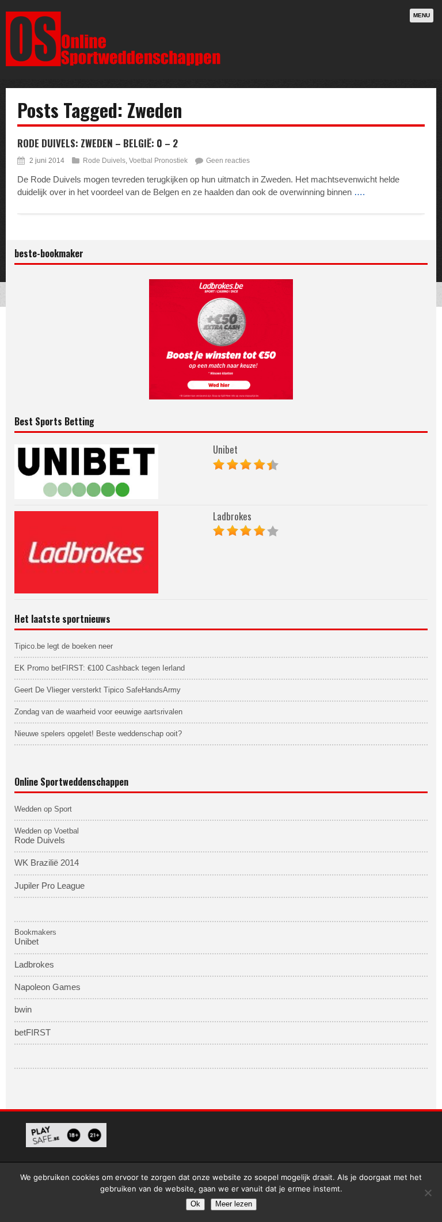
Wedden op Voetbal (46, 831)
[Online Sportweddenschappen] (113, 64)
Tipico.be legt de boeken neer (63, 646)
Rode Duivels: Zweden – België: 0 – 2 (97, 143)
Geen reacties (228, 161)
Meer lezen (233, 1204)
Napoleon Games (47, 987)
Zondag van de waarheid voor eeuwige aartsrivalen (98, 711)
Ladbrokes (232, 516)
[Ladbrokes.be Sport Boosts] (221, 339)
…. (359, 192)
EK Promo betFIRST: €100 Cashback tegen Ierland (99, 668)
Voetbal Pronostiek (158, 161)
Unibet (225, 449)
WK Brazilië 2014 (46, 862)
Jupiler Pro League (49, 885)
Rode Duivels (104, 161)
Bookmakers (35, 932)
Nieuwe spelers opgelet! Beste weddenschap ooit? (98, 733)
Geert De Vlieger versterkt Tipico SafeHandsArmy (97, 690)
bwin (23, 1009)
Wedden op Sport (43, 809)
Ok (195, 1204)
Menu (421, 15)
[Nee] (427, 1192)
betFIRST (32, 1032)
